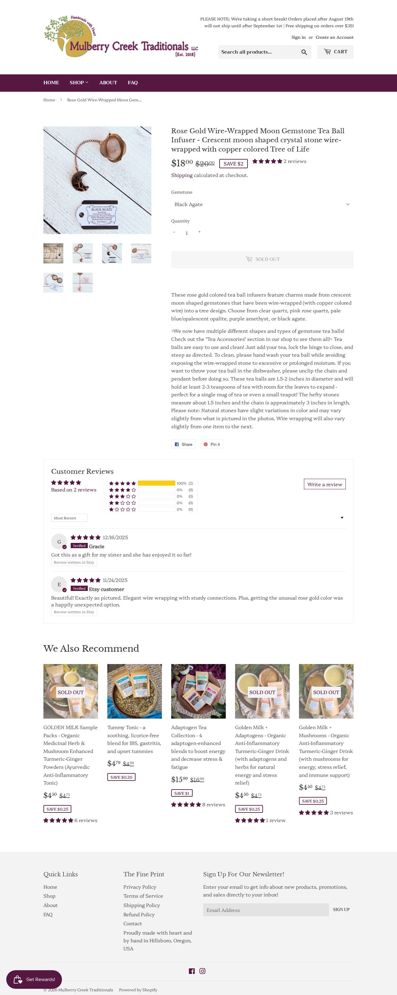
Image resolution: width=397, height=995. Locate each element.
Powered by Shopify (138, 989)
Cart (340, 52)
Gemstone (181, 192)
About (108, 82)
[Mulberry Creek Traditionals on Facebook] (192, 971)
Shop (77, 82)
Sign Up (341, 909)
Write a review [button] (324, 484)
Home (51, 82)
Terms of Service (143, 895)
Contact (132, 923)
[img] (86, 537)
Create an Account (335, 37)
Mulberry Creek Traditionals (85, 989)
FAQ (133, 82)
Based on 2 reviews (73, 489)
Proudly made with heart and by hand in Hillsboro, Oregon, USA (157, 940)
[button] (267, 160)
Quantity (180, 221)
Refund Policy (139, 914)
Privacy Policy (139, 886)
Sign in (299, 37)
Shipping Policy (141, 904)
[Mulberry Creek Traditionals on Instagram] (202, 971)
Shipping (182, 174)
